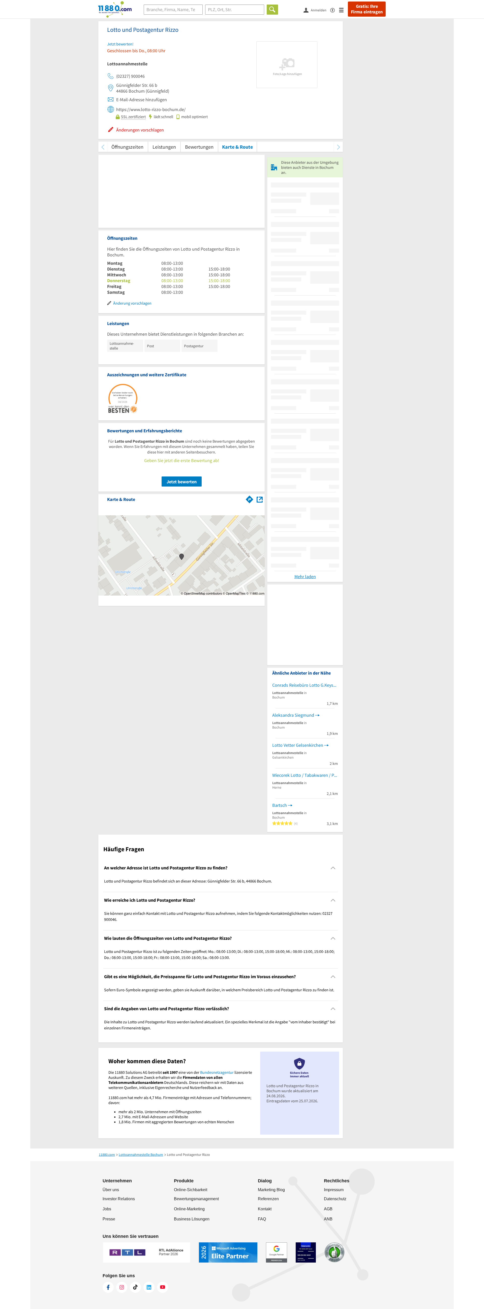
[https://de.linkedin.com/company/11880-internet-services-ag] (149, 1287)
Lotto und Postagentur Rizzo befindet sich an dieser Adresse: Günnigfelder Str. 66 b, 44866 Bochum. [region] (188, 881)
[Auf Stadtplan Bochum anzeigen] (260, 499)
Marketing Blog (271, 1190)
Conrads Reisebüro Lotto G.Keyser (304, 685)
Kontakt (264, 1209)
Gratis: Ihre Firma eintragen (367, 9)
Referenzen (268, 1199)
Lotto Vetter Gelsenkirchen (297, 745)
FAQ (262, 1219)
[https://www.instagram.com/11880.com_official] (121, 1287)
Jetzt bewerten (182, 482)
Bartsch (279, 805)
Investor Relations (119, 1199)
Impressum (334, 1190)
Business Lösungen (191, 1219)
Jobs (107, 1209)
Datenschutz (335, 1199)
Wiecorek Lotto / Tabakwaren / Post (305, 775)
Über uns (111, 1190)
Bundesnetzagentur (217, 1072)
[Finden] (272, 10)
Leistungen (164, 147)
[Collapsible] (333, 868)
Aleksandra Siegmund (293, 715)
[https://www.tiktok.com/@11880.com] (135, 1287)
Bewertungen (199, 147)
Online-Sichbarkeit (190, 1190)
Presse (109, 1219)
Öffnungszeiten (127, 147)
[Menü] (343, 10)
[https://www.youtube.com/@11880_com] (162, 1287)
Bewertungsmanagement (196, 1199)
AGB (328, 1209)
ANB (328, 1219)
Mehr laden (305, 576)
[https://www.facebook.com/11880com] (108, 1287)
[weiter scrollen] (338, 147)
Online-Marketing (189, 1209)
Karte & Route (237, 147)
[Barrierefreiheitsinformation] (334, 10)
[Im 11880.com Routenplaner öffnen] (249, 498)
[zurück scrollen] (102, 147)
